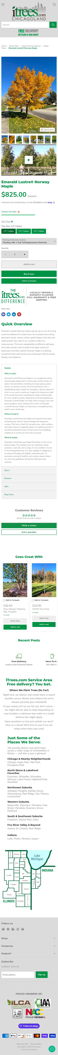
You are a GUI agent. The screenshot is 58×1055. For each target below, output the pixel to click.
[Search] (53, 25)
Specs (6, 470)
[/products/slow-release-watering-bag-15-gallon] (15, 580)
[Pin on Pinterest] (19, 314)
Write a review (29, 525)
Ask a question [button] (29, 532)
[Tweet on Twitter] (9, 314)
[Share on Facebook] (3, 314)
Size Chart (6, 221)
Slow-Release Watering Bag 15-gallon (14, 610)
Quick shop (15, 621)
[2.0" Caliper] (8, 234)
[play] (29, 160)
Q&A (6, 486)
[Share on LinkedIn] (14, 314)
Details (7, 368)
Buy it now (29, 274)
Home (3, 46)
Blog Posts (9, 495)
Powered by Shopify (29, 1049)
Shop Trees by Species (31, 46)
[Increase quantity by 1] (24, 254)
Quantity (4, 248)
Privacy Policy (35, 1044)
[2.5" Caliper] (24, 234)
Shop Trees (14, 46)
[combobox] (25, 25)
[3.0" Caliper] (39, 234)
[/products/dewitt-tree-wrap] (44, 580)
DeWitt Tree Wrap (40, 609)
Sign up (41, 974)
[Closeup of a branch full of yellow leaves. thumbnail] (12, 139)
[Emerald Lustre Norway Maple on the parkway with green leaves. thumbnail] (19, 139)
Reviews (7, 478)
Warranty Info (22, 1044)
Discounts (32, 196)
